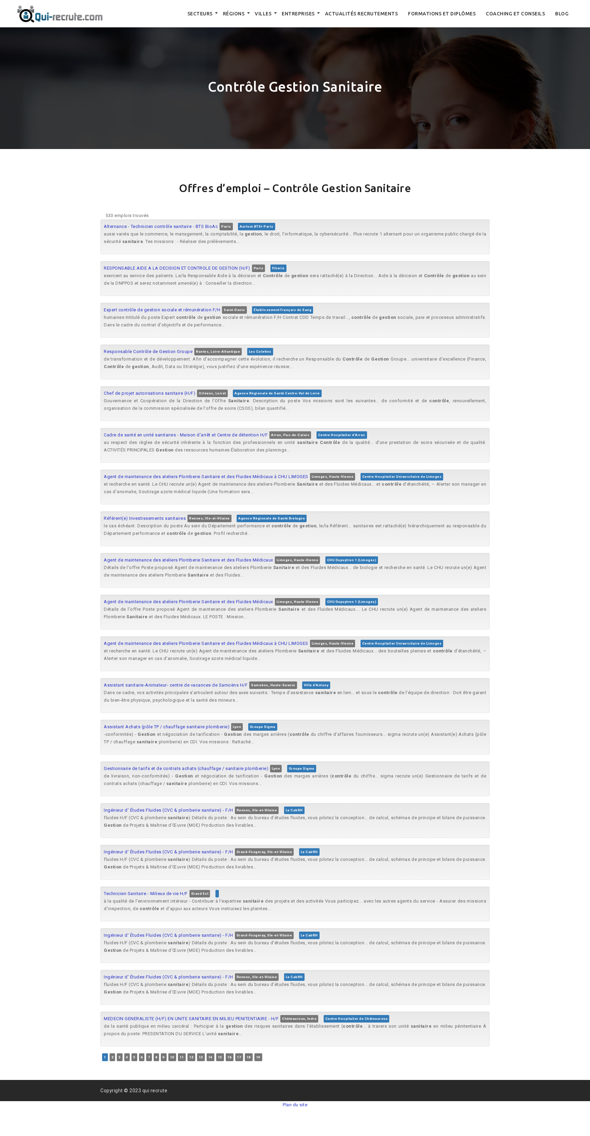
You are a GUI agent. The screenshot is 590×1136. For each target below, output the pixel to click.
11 (182, 1057)
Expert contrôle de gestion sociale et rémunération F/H (162, 309)
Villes (263, 13)
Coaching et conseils (515, 13)
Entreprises (298, 13)
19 (258, 1057)
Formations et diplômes (442, 13)
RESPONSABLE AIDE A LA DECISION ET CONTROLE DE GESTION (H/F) (177, 268)
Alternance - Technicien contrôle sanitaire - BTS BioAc (161, 226)
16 (229, 1057)
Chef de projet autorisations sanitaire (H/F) (149, 393)
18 (249, 1057)
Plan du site (295, 1104)
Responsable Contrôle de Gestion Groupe (148, 351)
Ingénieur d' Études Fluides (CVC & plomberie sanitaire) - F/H (168, 810)
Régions (234, 13)
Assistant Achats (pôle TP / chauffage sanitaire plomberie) (166, 726)
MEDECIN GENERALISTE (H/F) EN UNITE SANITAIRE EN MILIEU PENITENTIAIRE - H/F (191, 1018)
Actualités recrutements (361, 13)
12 (191, 1057)
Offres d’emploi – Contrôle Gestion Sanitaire (295, 188)
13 (201, 1057)
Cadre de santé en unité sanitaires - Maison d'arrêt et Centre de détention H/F (186, 434)
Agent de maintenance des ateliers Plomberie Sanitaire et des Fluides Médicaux (188, 560)
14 (210, 1057)
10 (172, 1057)
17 (239, 1057)
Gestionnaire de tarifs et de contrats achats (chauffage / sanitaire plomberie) (186, 768)
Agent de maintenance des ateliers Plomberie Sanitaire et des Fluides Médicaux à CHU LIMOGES (206, 476)
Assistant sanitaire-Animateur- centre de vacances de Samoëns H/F (176, 685)
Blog (561, 13)
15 (220, 1057)
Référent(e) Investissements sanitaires (145, 518)
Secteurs (200, 13)
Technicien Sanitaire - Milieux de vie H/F (146, 893)
